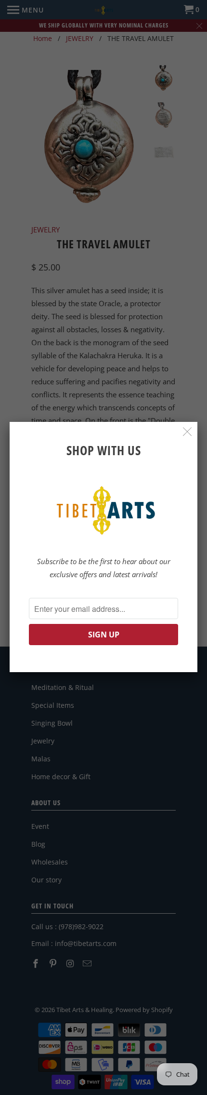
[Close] (187, 431)
